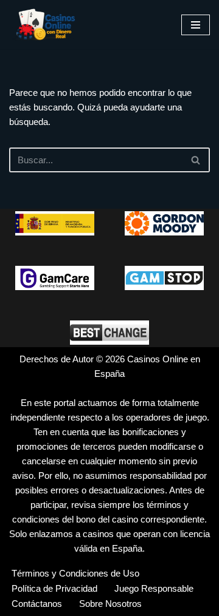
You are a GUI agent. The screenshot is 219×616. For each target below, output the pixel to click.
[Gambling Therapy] (164, 223)
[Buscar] (196, 159)
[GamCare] (54, 278)
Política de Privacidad (54, 588)
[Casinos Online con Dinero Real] (45, 24)
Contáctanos (37, 603)
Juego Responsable (153, 588)
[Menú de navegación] (195, 25)
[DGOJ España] (54, 223)
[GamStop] (164, 278)
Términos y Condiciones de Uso (75, 573)
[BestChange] (109, 332)
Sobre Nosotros (110, 603)
